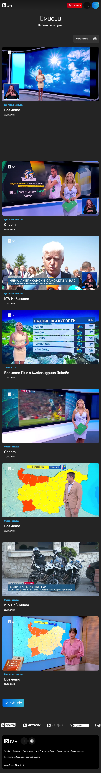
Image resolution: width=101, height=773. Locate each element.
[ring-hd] (87, 725)
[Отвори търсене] (87, 5)
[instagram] (32, 741)
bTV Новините (16, 298)
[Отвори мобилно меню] (95, 5)
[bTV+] (10, 741)
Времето (12, 110)
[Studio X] (19, 765)
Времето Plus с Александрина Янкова (36, 373)
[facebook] (24, 741)
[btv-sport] (63, 725)
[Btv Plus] (7, 5)
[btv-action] (16, 725)
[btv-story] (40, 725)
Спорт (10, 224)
